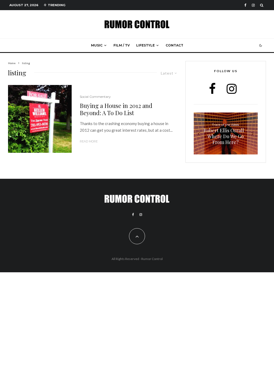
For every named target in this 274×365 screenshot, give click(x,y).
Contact (174, 45)
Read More (89, 141)
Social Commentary (95, 97)
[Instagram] (253, 5)
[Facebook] (245, 5)
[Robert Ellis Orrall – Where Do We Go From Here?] (226, 133)
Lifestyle (145, 45)
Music (96, 45)
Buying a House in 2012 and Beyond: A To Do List (116, 109)
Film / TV (121, 45)
